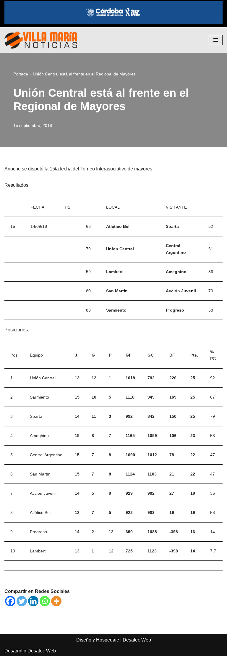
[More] (56, 601)
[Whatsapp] (45, 601)
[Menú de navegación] (216, 40)
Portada (20, 74)
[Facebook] (10, 601)
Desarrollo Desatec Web (30, 650)
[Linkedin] (33, 601)
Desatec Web (137, 639)
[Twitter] (22, 601)
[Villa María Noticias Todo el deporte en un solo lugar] (40, 40)
